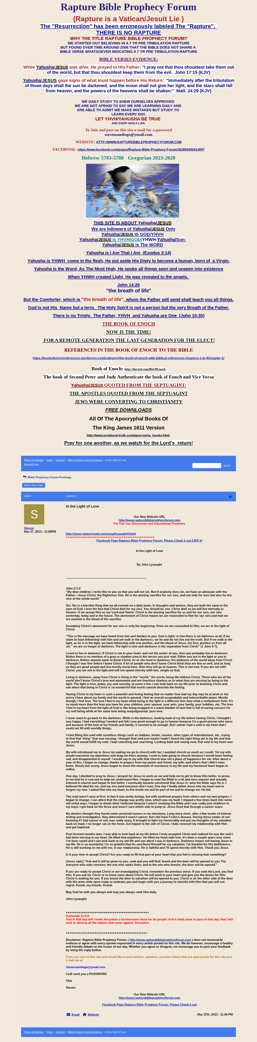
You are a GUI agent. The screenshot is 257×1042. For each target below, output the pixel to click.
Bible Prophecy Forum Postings (85, 460)
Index (50, 460)
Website (93, 1014)
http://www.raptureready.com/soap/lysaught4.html (101, 533)
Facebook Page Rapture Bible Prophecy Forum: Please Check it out (149, 1004)
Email (76, 1014)
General (60, 460)
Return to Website (34, 460)
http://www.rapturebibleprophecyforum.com (149, 520)
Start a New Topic (33, 485)
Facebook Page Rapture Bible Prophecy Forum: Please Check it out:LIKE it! (149, 540)
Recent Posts (31, 464)
